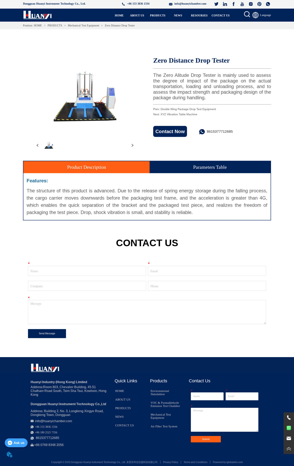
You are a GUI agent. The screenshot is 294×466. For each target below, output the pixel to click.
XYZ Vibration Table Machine (179, 114)
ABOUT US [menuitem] (137, 15)
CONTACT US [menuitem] (221, 15)
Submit (206, 439)
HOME (38, 25)
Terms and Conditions (195, 462)
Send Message (47, 333)
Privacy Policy (170, 462)
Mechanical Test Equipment (83, 25)
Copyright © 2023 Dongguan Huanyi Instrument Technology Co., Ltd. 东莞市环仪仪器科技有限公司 (104, 462)
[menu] (170, 16)
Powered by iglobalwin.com (228, 462)
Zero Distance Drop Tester (120, 25)
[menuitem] (157, 16)
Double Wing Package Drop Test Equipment (188, 109)
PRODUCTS (55, 25)
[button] (157, 15)
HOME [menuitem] (119, 15)
